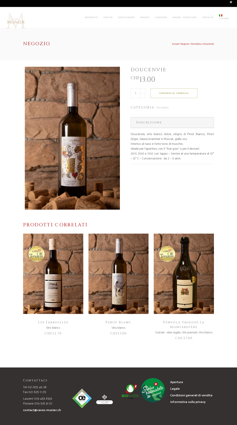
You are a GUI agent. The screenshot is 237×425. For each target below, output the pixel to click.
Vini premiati (189, 332)
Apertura (176, 382)
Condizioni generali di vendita (191, 395)
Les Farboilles (53, 322)
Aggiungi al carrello (174, 93)
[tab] (172, 122)
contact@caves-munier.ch (42, 410)
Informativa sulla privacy (188, 402)
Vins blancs (196, 44)
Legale (175, 388)
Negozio (185, 44)
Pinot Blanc (118, 322)
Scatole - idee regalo (168, 332)
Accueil (175, 44)
